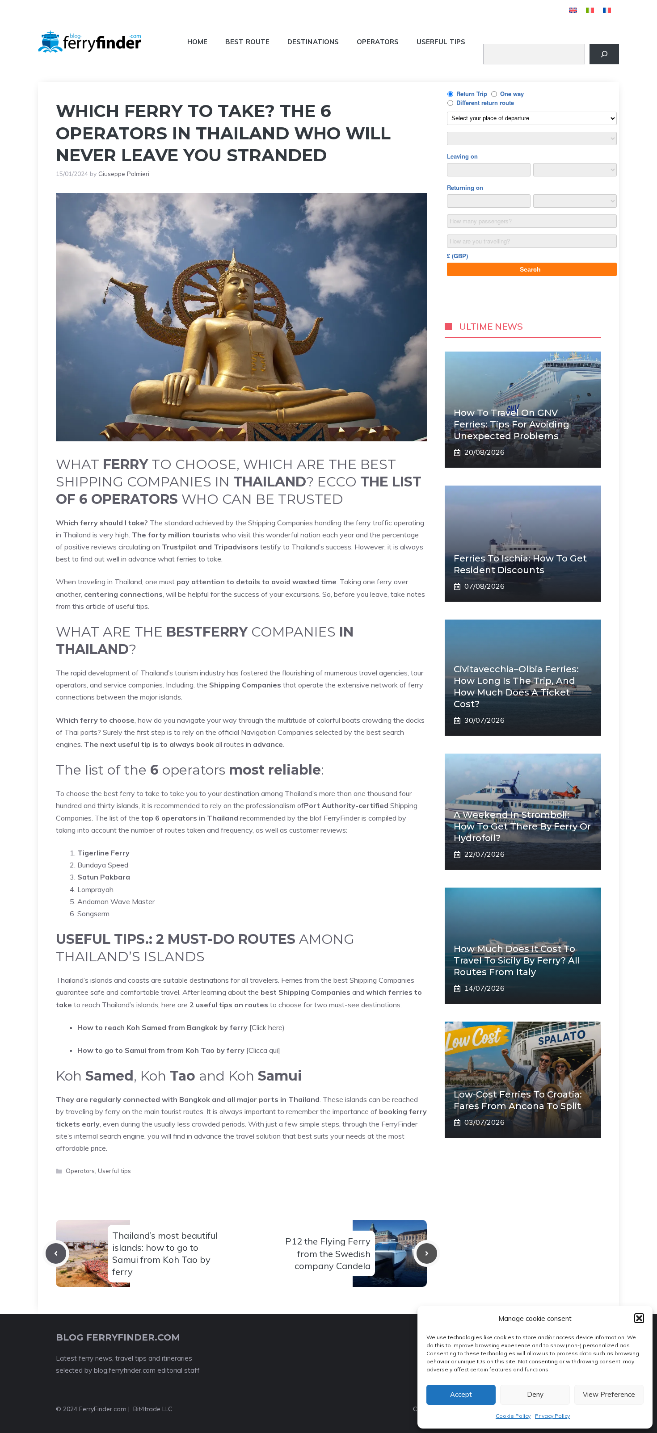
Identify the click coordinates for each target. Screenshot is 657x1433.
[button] (639, 1318)
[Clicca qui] (178, 1050)
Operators (378, 42)
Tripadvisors (236, 546)
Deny (535, 1394)
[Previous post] (55, 1253)
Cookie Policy (513, 1415)
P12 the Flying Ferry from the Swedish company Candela (328, 1253)
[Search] (604, 54)
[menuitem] (572, 10)
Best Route (247, 42)
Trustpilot (179, 546)
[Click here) (181, 1027)
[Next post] (426, 1253)
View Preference (609, 1394)
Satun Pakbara (103, 876)
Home (197, 42)
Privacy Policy (552, 1415)
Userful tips (441, 42)
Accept (461, 1394)
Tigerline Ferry (103, 852)
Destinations (313, 42)
